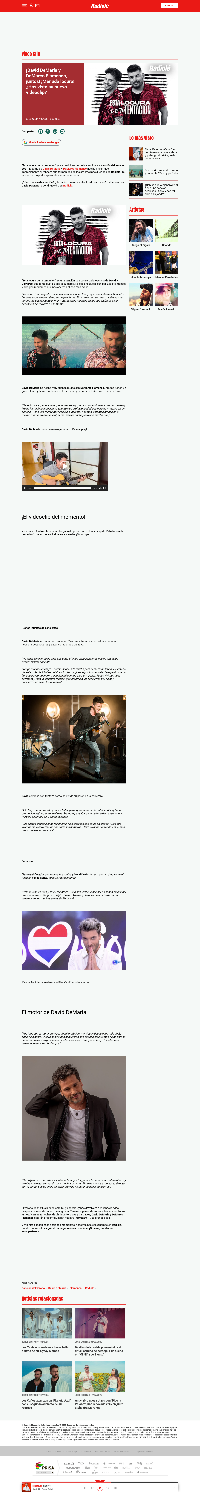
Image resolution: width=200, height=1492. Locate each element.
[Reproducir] (25, 488)
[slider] (62, 488)
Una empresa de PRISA (45, 1466)
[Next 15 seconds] (108, 1488)
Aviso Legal (72, 1451)
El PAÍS (69, 1463)
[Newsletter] (38, 5)
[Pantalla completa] (104, 488)
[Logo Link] (100, 6)
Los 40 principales (82, 1463)
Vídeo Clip (31, 53)
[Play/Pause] (100, 1488)
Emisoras (60, 1451)
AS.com (129, 1463)
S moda (117, 1472)
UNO (87, 1468)
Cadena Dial (116, 1468)
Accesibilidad (86, 1451)
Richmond (67, 1472)
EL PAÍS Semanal (126, 1468)
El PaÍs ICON (105, 1472)
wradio (95, 1468)
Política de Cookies (102, 1451)
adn (138, 1463)
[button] (24, 5)
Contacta (50, 1451)
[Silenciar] (100, 488)
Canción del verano (33, 1288)
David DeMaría (57, 1288)
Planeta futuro (136, 1468)
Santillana (94, 1463)
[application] (65, 466)
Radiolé (89, 1288)
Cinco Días (106, 1468)
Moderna (80, 1472)
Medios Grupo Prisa (44, 1472)
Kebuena (146, 1468)
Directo (170, 6)
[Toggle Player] (174, 1487)
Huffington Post (72, 1468)
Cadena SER (121, 1463)
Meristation (142, 1472)
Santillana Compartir (109, 1463)
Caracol (148, 1463)
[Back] (84, 1488)
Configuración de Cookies (143, 1451)
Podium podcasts (94, 1472)
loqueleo (129, 1472)
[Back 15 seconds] (92, 1488)
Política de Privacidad (122, 1451)
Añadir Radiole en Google (43, 142)
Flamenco (75, 1288)
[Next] (115, 1488)
